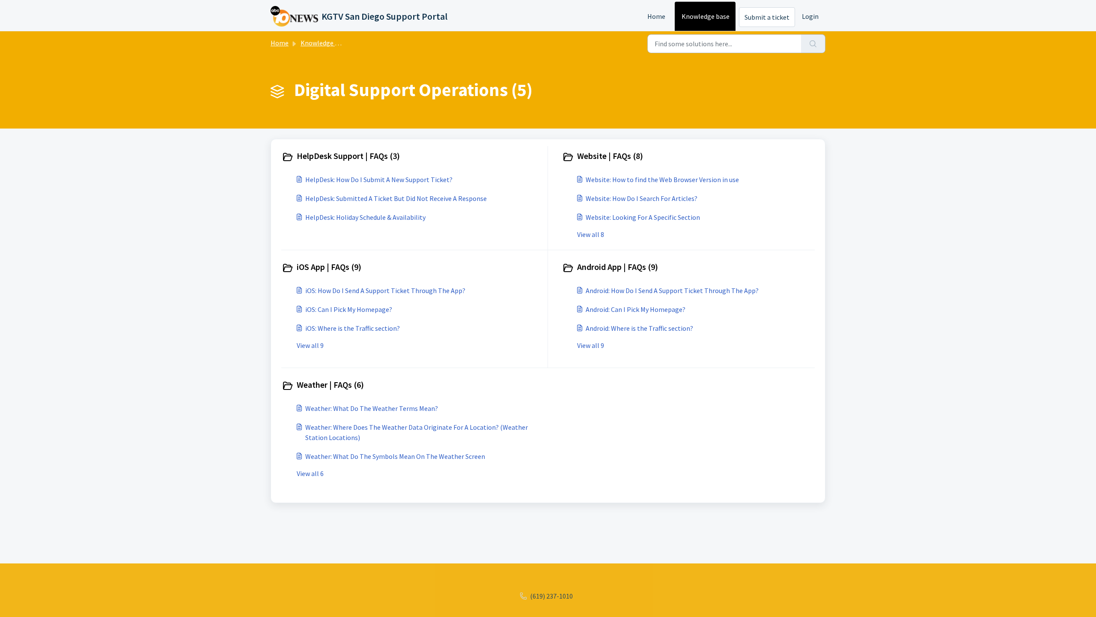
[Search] (813, 43)
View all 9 (310, 345)
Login (810, 16)
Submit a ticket (767, 17)
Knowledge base (706, 16)
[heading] (412, 157)
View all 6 (310, 473)
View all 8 (590, 234)
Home (656, 16)
